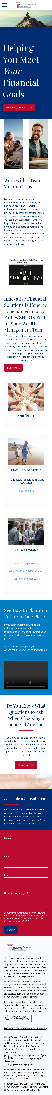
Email (7, 856)
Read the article (26, 490)
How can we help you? (16, 893)
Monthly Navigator (23, 578)
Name (7, 838)
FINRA (16, 987)
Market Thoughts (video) (26, 563)
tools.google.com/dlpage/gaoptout (20, 1064)
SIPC (21, 987)
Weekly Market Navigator (23, 570)
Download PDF (26, 765)
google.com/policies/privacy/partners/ (21, 1055)
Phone (7, 875)
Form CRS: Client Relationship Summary (25, 1028)
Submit (11, 929)
